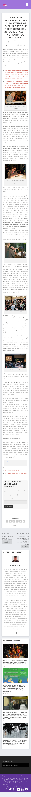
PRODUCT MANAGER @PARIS (15, 778)
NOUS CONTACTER (15, 783)
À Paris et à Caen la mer (15, 787)
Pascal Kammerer (16, 41)
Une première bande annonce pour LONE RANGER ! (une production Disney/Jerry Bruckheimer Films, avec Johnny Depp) (15, 742)
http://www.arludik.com (12, 470)
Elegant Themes (11, 775)
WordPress (26, 775)
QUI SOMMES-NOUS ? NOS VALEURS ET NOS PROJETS (15, 780)
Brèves (9, 43)
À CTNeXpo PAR (13, 382)
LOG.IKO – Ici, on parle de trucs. (15, 785)
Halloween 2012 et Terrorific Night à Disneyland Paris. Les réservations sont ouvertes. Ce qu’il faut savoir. (15, 662)
